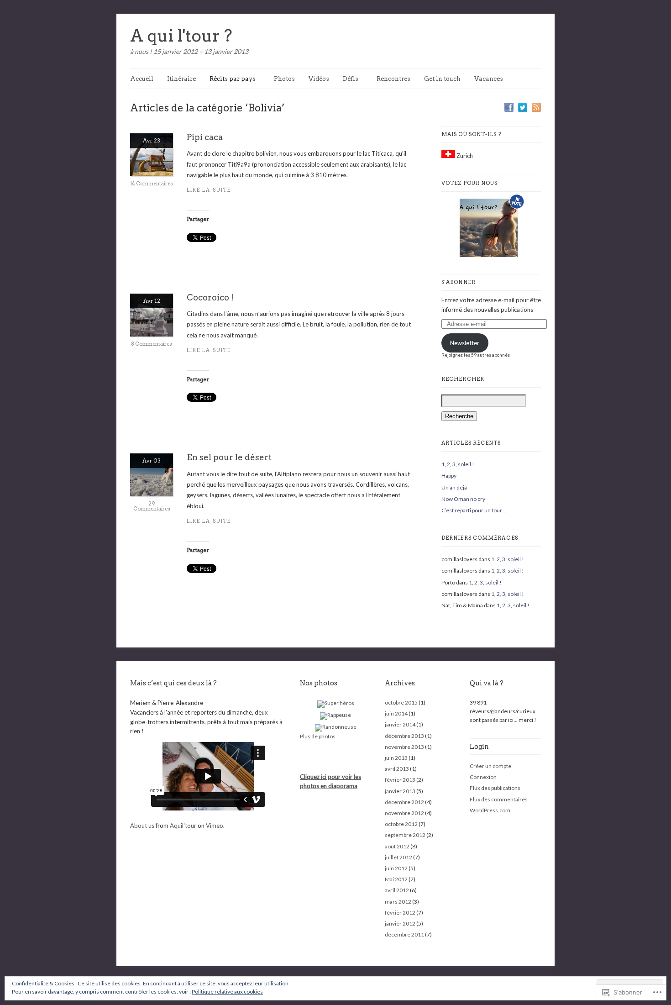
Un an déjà (454, 487)
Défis (350, 78)
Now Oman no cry (463, 498)
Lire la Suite (209, 190)
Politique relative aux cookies (227, 991)
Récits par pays (233, 78)
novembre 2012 (404, 813)
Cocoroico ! (210, 297)
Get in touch (442, 78)
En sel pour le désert (229, 457)
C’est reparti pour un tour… (473, 510)
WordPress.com (490, 810)
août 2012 (397, 846)
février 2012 (400, 912)
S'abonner (458, 282)
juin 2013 (396, 757)
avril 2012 (397, 890)
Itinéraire (181, 78)
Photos (284, 78)
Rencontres (393, 78)
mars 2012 (398, 901)
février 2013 (400, 779)
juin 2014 (396, 713)
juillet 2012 (398, 857)
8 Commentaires (151, 344)
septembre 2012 (405, 834)
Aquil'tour (183, 825)
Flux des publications (495, 787)
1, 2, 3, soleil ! (457, 464)
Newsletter (464, 343)
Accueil (141, 78)
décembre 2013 (404, 735)
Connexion (483, 776)
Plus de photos (318, 736)
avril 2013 (397, 768)
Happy (448, 475)
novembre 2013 (404, 746)
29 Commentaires (151, 506)
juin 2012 (396, 868)
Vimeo (214, 825)
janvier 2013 (400, 791)
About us (142, 825)
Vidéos (319, 78)
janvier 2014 (400, 724)
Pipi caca (205, 137)
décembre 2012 (404, 802)
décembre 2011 (404, 934)
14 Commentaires (151, 183)
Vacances (488, 78)
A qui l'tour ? (181, 36)
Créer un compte (490, 766)
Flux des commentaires (499, 799)
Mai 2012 (396, 879)
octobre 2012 (401, 824)
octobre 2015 (401, 702)
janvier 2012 (400, 923)
